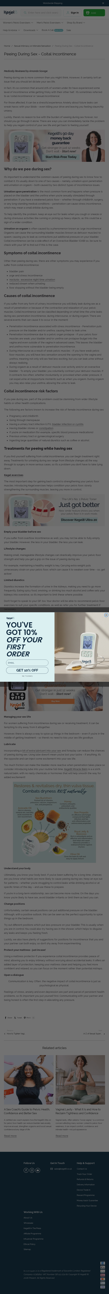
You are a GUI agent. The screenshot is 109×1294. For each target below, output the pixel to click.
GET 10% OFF (27, 670)
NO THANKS (27, 676)
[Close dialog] (106, 615)
